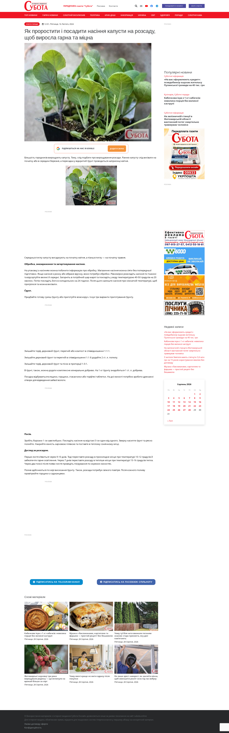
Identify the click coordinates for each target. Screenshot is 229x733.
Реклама (101, 6)
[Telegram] (157, 6)
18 (174, 406)
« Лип (170, 420)
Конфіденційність (33, 727)
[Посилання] (36, 6)
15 (195, 402)
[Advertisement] (91, 232)
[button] (136, 6)
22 (195, 406)
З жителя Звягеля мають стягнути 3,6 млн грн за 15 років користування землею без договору (184, 360)
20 (184, 406)
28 (189, 410)
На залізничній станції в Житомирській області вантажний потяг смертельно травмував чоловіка (181, 120)
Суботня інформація (174, 76)
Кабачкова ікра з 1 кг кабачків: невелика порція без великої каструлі (45, 634)
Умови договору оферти (36, 724)
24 (168, 410)
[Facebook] (151, 6)
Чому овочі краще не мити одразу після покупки (89, 677)
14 (189, 402)
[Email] (141, 6)
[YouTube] (146, 6)
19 (179, 406)
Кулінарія (168, 94)
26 (179, 410)
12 (179, 402)
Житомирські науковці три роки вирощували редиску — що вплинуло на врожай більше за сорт (44, 679)
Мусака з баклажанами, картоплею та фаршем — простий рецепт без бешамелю (91, 634)
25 (174, 410)
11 (174, 402)
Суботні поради (181, 94)
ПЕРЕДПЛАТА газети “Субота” (78, 6)
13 (184, 402)
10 (168, 402)
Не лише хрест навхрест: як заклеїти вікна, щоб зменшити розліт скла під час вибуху (136, 677)
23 (200, 406)
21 (189, 406)
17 (168, 406)
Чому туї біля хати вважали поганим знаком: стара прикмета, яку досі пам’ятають (132, 636)
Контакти (113, 6)
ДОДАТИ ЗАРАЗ (117, 148)
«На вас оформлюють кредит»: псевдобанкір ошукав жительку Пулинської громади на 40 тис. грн (184, 82)
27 (184, 410)
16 (200, 402)
